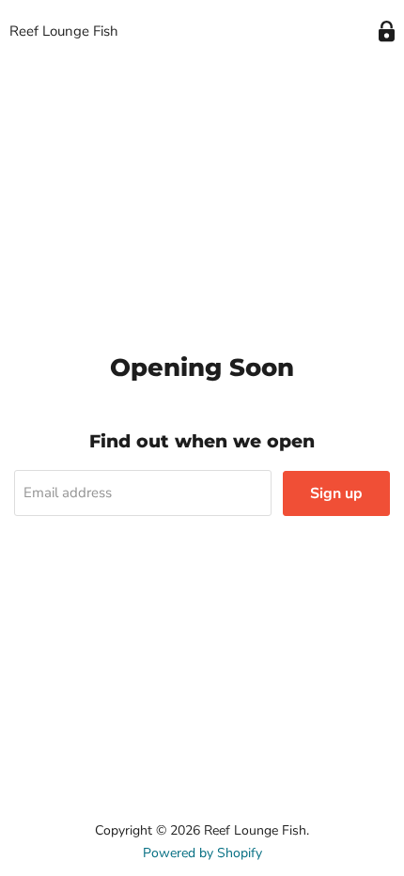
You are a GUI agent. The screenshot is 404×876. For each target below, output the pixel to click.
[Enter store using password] (386, 31)
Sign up (336, 493)
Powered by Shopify (202, 853)
